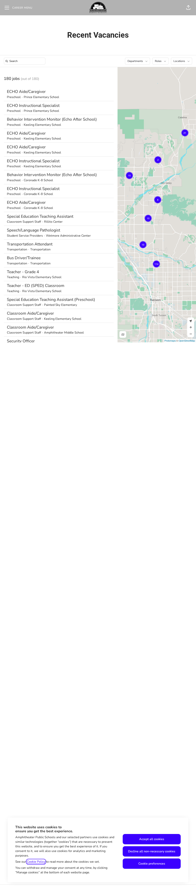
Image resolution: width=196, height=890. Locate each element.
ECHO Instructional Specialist (33, 105)
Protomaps (170, 340)
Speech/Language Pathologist (33, 230)
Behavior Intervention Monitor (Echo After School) (52, 119)
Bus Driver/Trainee (24, 258)
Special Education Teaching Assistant (40, 216)
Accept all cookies (151, 839)
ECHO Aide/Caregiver (26, 91)
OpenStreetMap (187, 340)
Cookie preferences (151, 864)
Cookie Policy (36, 862)
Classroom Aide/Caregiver (30, 313)
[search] (25, 61)
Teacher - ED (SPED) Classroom (35, 285)
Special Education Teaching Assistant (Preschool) (51, 299)
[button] (188, 7)
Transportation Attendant (29, 244)
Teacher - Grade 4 (23, 271)
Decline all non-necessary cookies (151, 851)
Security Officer (21, 341)
